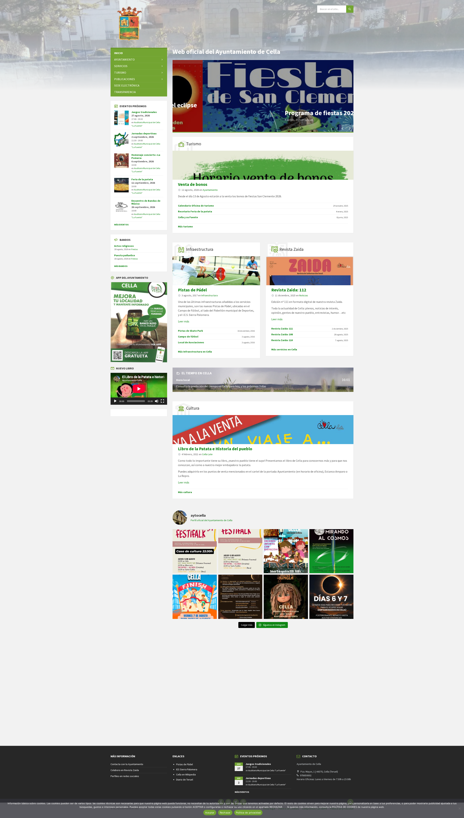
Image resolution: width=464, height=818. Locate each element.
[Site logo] (129, 40)
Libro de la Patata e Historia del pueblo (215, 449)
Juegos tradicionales (144, 112)
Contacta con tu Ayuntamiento (127, 764)
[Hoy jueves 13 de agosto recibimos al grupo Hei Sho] (240, 551)
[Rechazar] (459, 808)
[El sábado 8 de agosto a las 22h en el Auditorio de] (286, 597)
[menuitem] (138, 53)
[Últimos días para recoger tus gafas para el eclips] (331, 597)
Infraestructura (199, 249)
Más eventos (121, 224)
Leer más (183, 321)
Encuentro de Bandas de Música (145, 202)
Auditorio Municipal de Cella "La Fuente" (267, 770)
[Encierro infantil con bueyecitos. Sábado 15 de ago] (286, 551)
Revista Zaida (291, 249)
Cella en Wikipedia (186, 774)
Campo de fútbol (188, 336)
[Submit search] (349, 9)
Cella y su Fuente (188, 217)
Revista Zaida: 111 (282, 328)
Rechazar (225, 812)
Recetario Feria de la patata (195, 211)
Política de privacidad (248, 812)
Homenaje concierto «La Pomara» (145, 156)
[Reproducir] (115, 401)
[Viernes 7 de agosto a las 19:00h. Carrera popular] (195, 597)
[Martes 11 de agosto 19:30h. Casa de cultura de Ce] (331, 551)
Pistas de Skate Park (190, 330)
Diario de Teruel (184, 779)
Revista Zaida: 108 (282, 334)
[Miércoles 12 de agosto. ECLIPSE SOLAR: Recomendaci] (240, 597)
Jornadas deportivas (144, 133)
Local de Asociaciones (191, 342)
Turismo (193, 144)
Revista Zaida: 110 (282, 340)
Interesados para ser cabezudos (299, 113)
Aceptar (209, 812)
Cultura (192, 408)
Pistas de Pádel (192, 290)
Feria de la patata (142, 179)
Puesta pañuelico (124, 255)
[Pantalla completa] (162, 401)
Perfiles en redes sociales (125, 776)
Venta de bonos (192, 184)
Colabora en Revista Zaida (125, 770)
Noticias (303, 295)
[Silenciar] (156, 401)
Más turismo (185, 226)
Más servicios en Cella (284, 349)
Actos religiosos (124, 246)
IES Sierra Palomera (186, 769)
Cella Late (207, 454)
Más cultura (185, 492)
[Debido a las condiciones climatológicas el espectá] (195, 551)
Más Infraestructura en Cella (195, 351)
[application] (139, 389)
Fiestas (134, 249)
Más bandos (120, 266)
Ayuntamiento (279, 119)
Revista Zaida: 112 (288, 290)
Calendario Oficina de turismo (196, 205)
